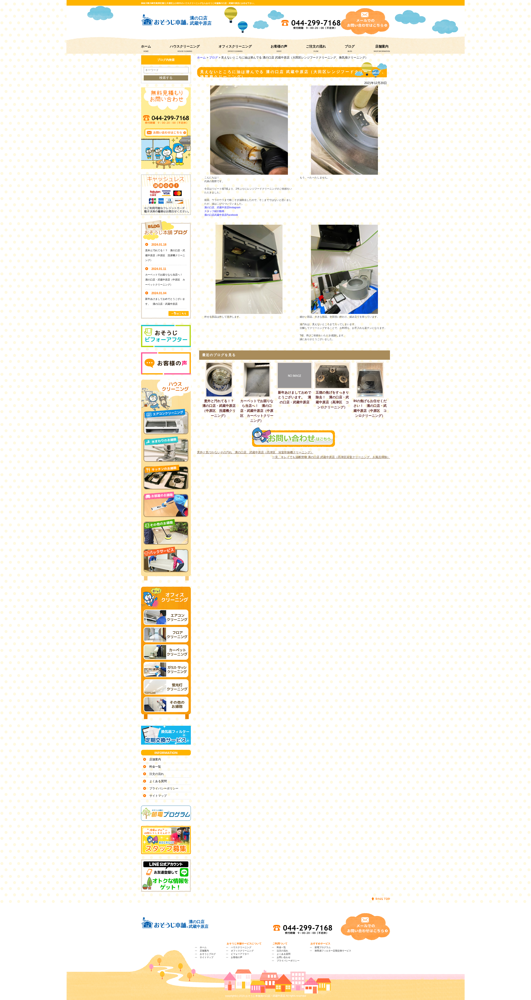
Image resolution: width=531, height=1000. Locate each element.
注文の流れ (156, 774)
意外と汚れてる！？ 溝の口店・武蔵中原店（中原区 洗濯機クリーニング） (219, 408)
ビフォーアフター (240, 954)
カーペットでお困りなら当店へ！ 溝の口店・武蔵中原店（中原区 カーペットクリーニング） (256, 410)
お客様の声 (279, 46)
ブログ (350, 46)
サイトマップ (158, 795)
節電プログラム (323, 947)
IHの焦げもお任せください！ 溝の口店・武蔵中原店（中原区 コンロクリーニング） (370, 408)
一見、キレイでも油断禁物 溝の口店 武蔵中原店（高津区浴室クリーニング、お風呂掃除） (331, 457)
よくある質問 (158, 781)
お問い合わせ (283, 957)
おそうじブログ (208, 954)
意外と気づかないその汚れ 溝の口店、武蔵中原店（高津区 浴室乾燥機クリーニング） (255, 452)
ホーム (146, 46)
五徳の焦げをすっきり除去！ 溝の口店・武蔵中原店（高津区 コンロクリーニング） (332, 400)
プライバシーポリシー (163, 788)
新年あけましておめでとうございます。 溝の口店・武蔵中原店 (294, 397)
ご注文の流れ (316, 46)
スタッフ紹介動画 (214, 211)
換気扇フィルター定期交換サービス (333, 950)
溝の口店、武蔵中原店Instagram (222, 207)
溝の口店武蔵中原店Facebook (221, 214)
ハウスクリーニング (185, 46)
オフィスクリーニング (235, 46)
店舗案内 (382, 46)
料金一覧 (155, 766)
